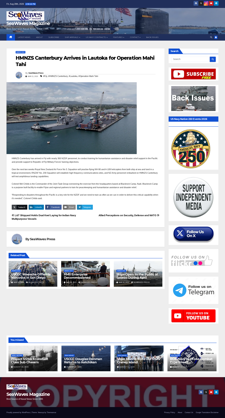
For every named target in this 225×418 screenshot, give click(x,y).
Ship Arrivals (72, 37)
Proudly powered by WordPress (19, 412)
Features (118, 37)
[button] (211, 37)
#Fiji (45, 76)
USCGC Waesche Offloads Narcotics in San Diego (31, 275)
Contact (134, 37)
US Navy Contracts (96, 37)
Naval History (17, 355)
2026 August (69, 355)
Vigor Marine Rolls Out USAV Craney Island (139, 360)
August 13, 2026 (74, 367)
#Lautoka (73, 76)
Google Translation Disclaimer (207, 412)
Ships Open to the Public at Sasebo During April (137, 275)
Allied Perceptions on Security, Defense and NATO (128, 215)
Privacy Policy (169, 412)
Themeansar (51, 412)
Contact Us (189, 412)
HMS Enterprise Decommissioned (77, 275)
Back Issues (152, 37)
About (39, 37)
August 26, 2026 (21, 367)
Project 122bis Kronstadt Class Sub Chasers (29, 360)
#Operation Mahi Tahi (88, 76)
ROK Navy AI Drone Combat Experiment (191, 360)
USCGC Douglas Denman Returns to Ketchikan (83, 360)
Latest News (24, 37)
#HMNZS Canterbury (58, 76)
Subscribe (53, 37)
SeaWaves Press (35, 73)
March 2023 (20, 52)
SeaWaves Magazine (28, 23)
